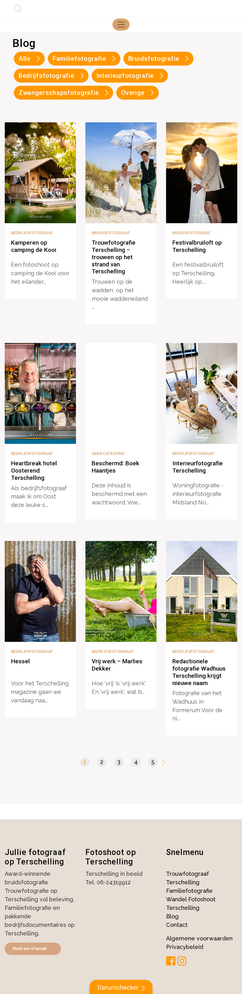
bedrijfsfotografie (46, 75)
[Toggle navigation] (121, 25)
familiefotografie (79, 58)
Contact (176, 924)
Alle (25, 58)
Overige (133, 92)
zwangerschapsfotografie (59, 92)
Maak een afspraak (30, 948)
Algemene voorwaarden (199, 938)
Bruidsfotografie (153, 58)
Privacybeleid (184, 947)
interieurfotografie (125, 75)
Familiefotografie (189, 890)
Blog (172, 916)
